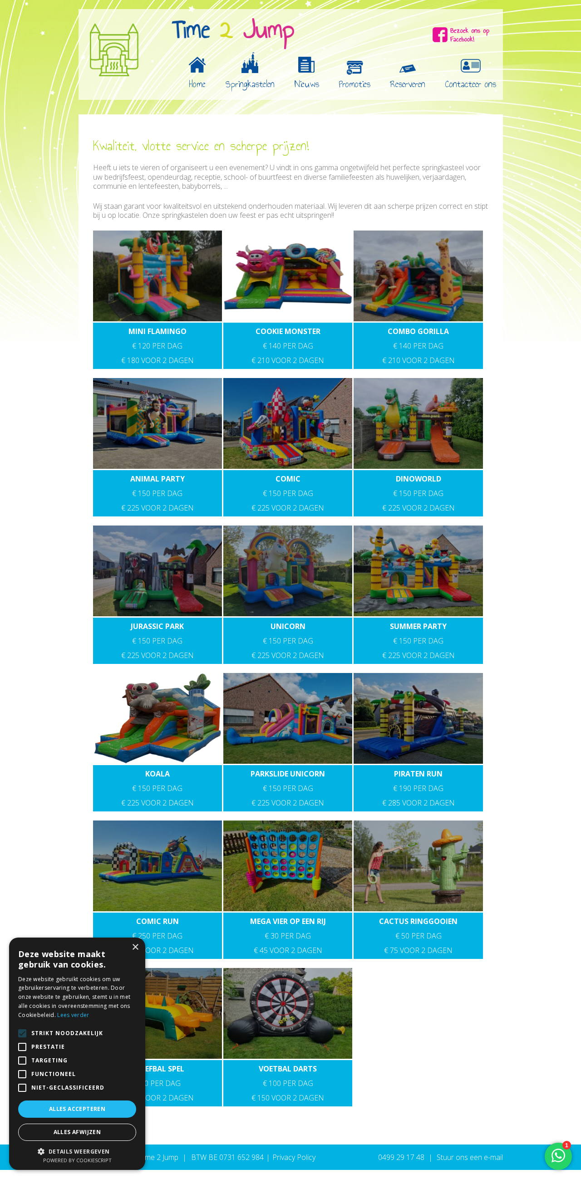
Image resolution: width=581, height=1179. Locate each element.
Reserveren (407, 84)
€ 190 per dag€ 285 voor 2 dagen (418, 788)
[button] (77, 1150)
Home (197, 84)
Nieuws (307, 84)
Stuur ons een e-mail (470, 1157)
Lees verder (73, 1015)
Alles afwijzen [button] (77, 1132)
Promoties (354, 84)
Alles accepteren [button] (77, 1109)
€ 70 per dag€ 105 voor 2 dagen (157, 1083)
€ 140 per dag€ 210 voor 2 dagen (287, 345)
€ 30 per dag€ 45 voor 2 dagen (288, 935)
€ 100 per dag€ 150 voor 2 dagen (287, 1083)
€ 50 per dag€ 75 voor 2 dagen (418, 935)
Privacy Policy (293, 1157)
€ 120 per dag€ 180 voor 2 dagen (157, 345)
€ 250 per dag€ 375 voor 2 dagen (157, 935)
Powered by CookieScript (77, 1160)
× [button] (135, 947)
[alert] (77, 1054)
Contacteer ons (470, 84)
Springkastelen (250, 84)
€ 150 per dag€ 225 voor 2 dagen (157, 493)
